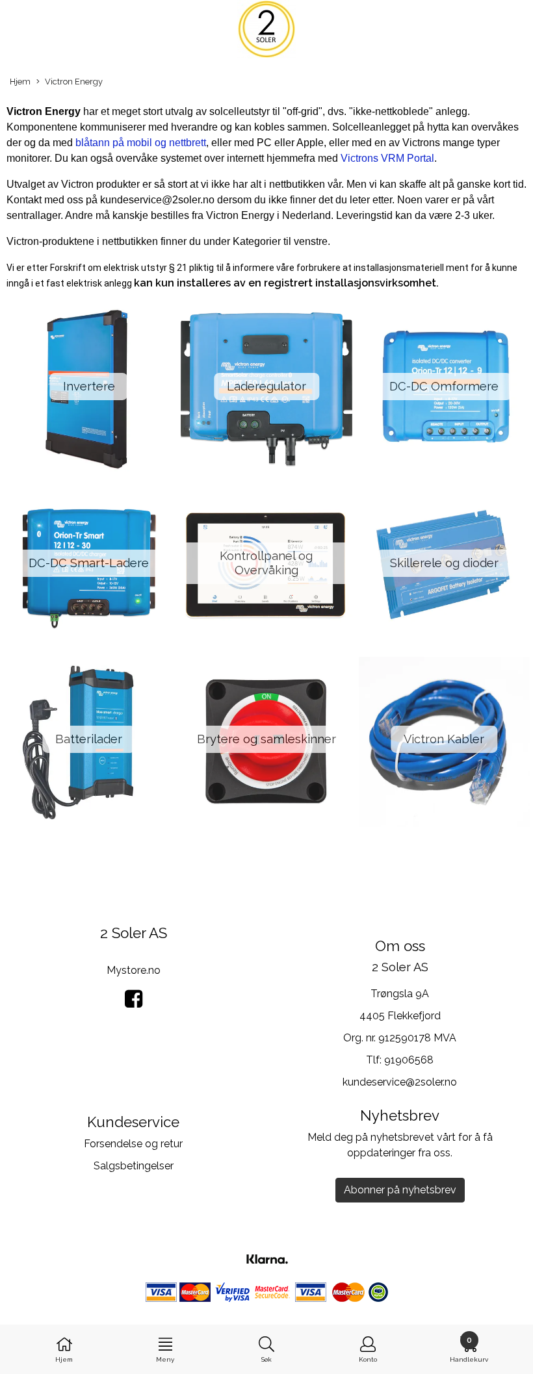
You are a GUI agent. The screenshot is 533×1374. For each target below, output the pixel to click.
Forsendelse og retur (133, 1144)
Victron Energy (74, 81)
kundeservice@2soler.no (400, 1082)
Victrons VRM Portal (387, 158)
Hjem (20, 81)
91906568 (409, 1060)
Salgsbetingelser (134, 1166)
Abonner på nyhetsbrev (400, 1190)
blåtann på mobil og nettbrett (139, 142)
